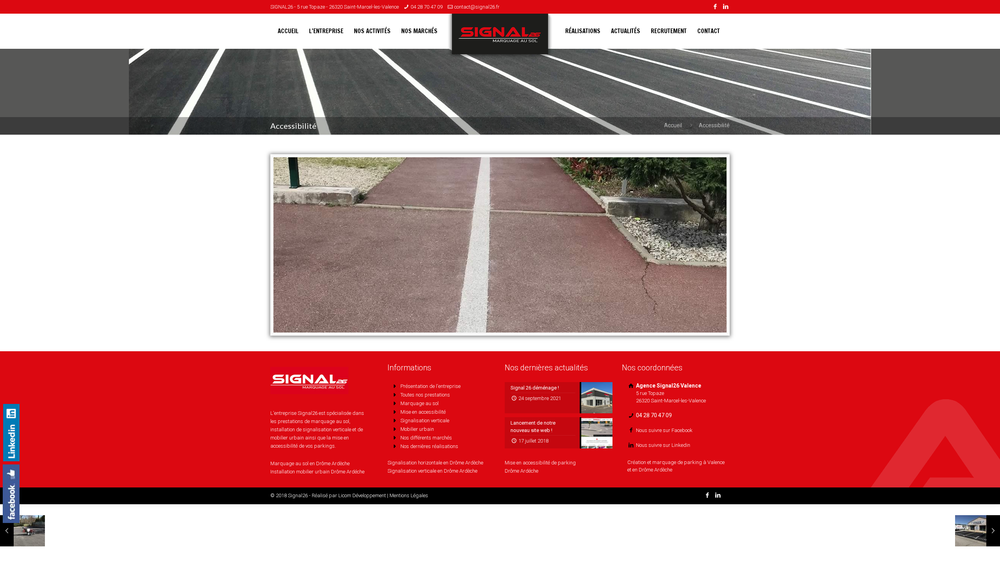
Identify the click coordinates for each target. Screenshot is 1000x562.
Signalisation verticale (424, 420)
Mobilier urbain (417, 429)
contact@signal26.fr (477, 7)
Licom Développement (362, 495)
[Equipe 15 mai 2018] (22, 530)
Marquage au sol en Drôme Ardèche (310, 463)
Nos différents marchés (426, 438)
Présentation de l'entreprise (430, 386)
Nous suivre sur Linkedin (663, 445)
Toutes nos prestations (425, 395)
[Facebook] (715, 6)
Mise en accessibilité (423, 412)
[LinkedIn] (725, 6)
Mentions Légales (408, 495)
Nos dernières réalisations (429, 446)
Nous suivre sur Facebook (664, 430)
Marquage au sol (419, 403)
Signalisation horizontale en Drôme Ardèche (435, 463)
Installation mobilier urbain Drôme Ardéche (317, 472)
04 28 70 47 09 (427, 7)
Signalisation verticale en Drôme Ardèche (432, 471)
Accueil (673, 125)
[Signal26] (500, 37)
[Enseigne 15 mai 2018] (977, 530)
